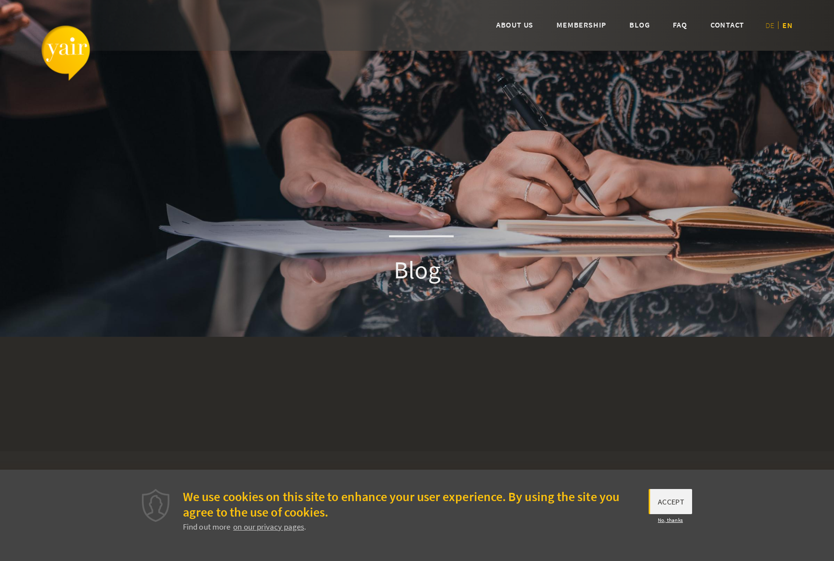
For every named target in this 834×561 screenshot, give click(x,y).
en (787, 25)
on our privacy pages (268, 526)
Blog (639, 24)
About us (514, 24)
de (769, 25)
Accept (671, 501)
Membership (581, 24)
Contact (727, 24)
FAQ (680, 24)
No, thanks (670, 520)
